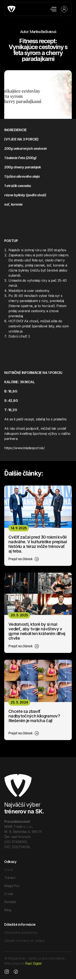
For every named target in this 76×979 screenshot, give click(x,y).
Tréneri (9, 877)
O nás (8, 893)
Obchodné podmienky (21, 932)
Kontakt (10, 901)
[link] (23, 559)
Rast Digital (33, 963)
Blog (7, 910)
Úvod (8, 869)
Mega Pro (11, 885)
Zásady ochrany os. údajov (24, 940)
